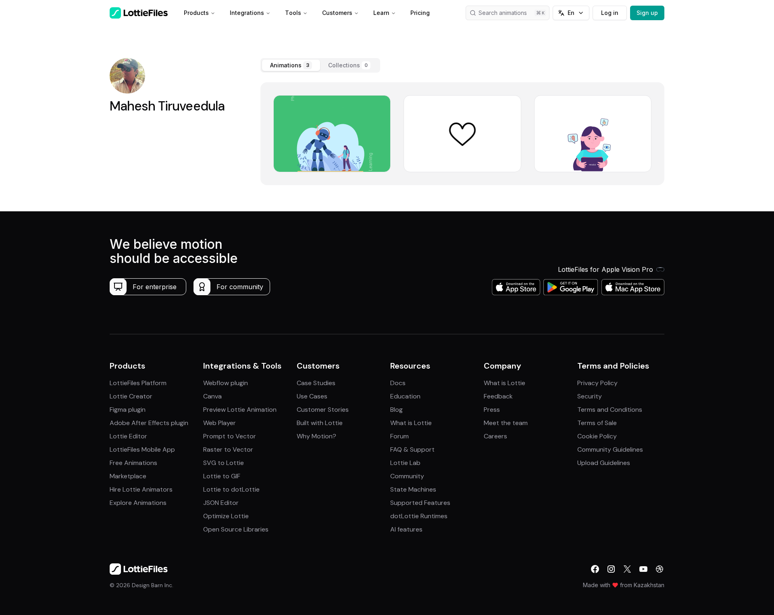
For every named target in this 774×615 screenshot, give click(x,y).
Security (589, 396)
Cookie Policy (597, 436)
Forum (399, 436)
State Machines (413, 489)
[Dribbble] (659, 569)
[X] (627, 569)
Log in (609, 12)
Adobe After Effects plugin (149, 423)
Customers (337, 12)
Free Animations (133, 463)
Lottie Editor (128, 436)
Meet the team (506, 423)
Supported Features (420, 502)
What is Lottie (411, 423)
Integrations (247, 12)
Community (407, 476)
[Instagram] (611, 569)
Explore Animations (138, 502)
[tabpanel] (462, 133)
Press (492, 409)
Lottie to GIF (221, 476)
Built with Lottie (320, 423)
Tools (293, 12)
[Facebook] (595, 569)
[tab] (291, 65)
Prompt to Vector (229, 436)
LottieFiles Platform (138, 383)
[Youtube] (643, 569)
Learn (381, 12)
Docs (398, 383)
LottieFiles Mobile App (142, 449)
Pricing (420, 12)
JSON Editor (221, 502)
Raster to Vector (228, 449)
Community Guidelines (610, 449)
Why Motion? (316, 436)
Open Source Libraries (235, 529)
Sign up (647, 12)
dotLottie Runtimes (418, 516)
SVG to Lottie (223, 463)
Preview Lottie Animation (240, 409)
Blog (396, 409)
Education (405, 396)
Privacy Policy (597, 383)
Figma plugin (128, 409)
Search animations (503, 12)
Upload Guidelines (603, 463)
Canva (212, 396)
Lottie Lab (405, 463)
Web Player (219, 423)
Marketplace (128, 476)
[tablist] (320, 65)
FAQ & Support (412, 449)
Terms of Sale (597, 423)
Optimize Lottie (226, 516)
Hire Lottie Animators (141, 489)
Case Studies (316, 383)
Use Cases (312, 396)
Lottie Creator (131, 396)
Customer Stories (323, 409)
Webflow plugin (225, 383)
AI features (406, 529)
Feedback (498, 396)
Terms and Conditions (609, 409)
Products (196, 12)
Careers (495, 436)
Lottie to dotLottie (231, 489)
